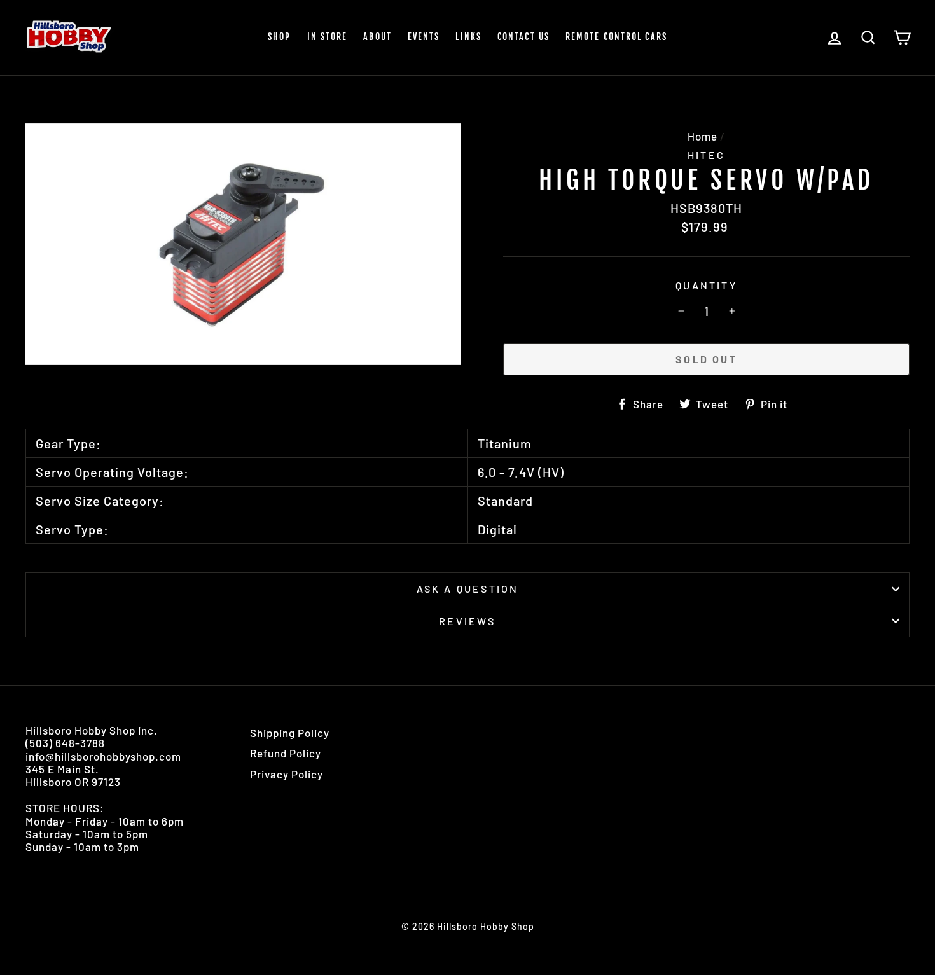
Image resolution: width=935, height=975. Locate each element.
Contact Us (523, 36)
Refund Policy (285, 753)
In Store (327, 36)
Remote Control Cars (616, 36)
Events (424, 36)
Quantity (706, 285)
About (377, 36)
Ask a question (468, 589)
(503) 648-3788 (65, 742)
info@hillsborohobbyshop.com (103, 756)
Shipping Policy (289, 732)
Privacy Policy (286, 774)
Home (702, 136)
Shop (279, 36)
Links (468, 36)
